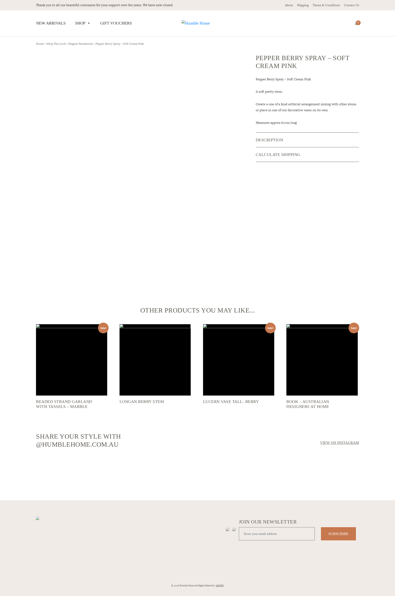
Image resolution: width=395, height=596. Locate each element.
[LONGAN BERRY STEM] (155, 359)
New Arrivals (51, 23)
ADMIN (220, 585)
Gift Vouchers (116, 23)
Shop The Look (56, 44)
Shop (80, 23)
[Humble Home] (196, 23)
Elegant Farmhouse (80, 44)
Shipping (303, 5)
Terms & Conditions (326, 5)
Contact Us (351, 5)
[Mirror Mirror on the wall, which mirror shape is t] (238, 473)
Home (40, 44)
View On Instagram (339, 443)
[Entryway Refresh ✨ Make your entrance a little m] (319, 470)
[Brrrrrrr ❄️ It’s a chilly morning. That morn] (156, 461)
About (289, 5)
